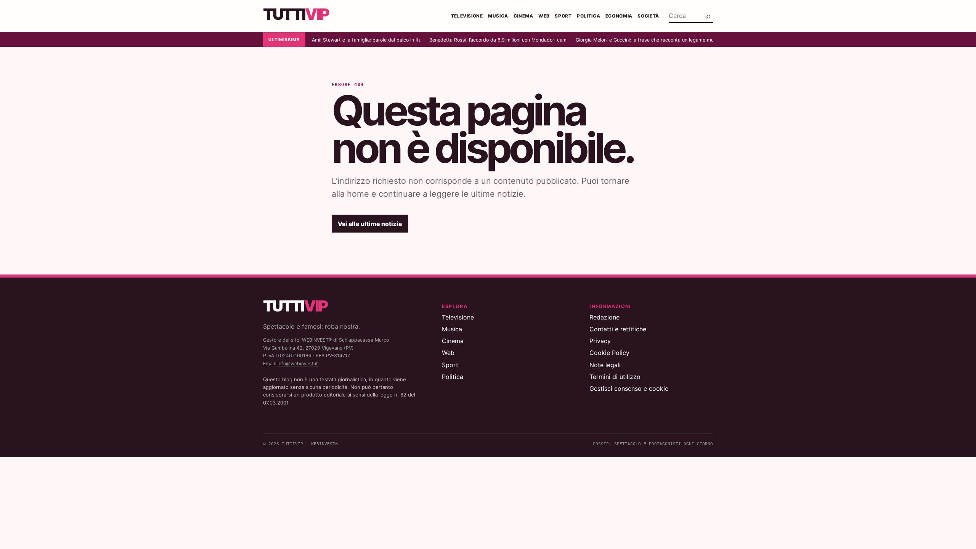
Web (544, 16)
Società (648, 16)
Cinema (523, 16)
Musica (498, 16)
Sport (563, 16)
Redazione (604, 317)
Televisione (467, 16)
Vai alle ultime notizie (370, 224)
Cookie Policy (609, 352)
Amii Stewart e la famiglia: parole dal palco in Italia (366, 40)
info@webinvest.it (298, 363)
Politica (588, 16)
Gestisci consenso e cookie (628, 388)
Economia (618, 16)
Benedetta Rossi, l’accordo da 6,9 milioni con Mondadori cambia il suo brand (498, 40)
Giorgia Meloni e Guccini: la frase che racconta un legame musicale (644, 40)
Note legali (605, 365)
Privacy (600, 341)
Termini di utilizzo (614, 376)
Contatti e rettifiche (617, 329)
